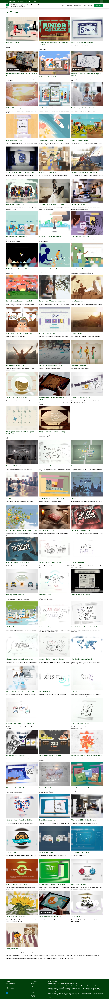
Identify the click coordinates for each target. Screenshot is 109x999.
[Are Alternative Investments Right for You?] (22, 689)
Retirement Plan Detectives (48, 172)
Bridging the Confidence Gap (15, 365)
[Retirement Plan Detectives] (54, 170)
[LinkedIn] (101, 1)
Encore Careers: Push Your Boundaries (84, 269)
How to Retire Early (78, 562)
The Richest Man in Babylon (80, 723)
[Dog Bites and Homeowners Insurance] (54, 202)
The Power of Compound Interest (50, 756)
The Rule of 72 (76, 691)
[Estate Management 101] (54, 818)
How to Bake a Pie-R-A (14, 140)
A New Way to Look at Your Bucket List (19, 333)
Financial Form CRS (53, 981)
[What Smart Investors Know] (22, 753)
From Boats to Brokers (46, 530)
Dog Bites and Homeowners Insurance (51, 204)
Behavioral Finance (12, 43)
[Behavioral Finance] (22, 40)
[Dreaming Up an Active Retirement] (54, 266)
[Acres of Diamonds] (54, 464)
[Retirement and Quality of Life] (22, 234)
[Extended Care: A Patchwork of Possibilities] (54, 496)
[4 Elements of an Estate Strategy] (54, 234)
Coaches (74, 498)
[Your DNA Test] (22, 850)
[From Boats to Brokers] (54, 528)
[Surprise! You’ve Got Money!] (54, 331)
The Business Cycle (45, 691)
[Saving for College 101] (87, 363)
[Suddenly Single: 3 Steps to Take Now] (54, 657)
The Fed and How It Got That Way (50, 562)
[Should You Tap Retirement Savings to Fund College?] (54, 40)
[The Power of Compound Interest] (54, 753)
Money (32, 990)
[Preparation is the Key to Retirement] (54, 138)
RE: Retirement (76, 333)
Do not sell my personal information (73, 994)
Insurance (33, 988)
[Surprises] (22, 496)
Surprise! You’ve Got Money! (48, 333)
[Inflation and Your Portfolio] (87, 592)
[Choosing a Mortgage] (87, 882)
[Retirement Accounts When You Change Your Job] (22, 71)
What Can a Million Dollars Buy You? (83, 820)
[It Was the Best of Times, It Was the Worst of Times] (54, 395)
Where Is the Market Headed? (16, 788)
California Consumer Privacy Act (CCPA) (86, 993)
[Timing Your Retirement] (87, 138)
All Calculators (34, 996)
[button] (63, 5)
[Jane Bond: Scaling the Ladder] (87, 528)
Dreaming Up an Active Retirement (50, 269)
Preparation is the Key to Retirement (51, 140)
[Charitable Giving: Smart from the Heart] (22, 818)
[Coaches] (87, 496)
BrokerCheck (74, 983)
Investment (33, 985)
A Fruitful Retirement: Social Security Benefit (21, 530)
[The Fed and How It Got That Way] (54, 560)
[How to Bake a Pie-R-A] (22, 138)
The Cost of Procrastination (80, 397)
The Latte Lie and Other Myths (16, 397)
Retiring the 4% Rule (46, 788)
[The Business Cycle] (54, 689)
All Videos (33, 995)
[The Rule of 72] (87, 689)
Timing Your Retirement (79, 140)
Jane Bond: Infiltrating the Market (17, 562)
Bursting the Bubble (45, 595)
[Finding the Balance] (87, 202)
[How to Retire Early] (87, 560)
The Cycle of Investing (13, 949)
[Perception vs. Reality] (87, 914)
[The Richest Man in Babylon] (87, 721)
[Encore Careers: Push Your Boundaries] (87, 266)
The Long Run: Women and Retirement (52, 301)
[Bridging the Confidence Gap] (22, 363)
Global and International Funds (81, 659)
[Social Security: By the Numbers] (87, 40)
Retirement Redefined (13, 466)
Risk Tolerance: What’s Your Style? (18, 269)
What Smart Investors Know (15, 756)
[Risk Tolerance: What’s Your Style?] (22, 266)
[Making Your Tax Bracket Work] (22, 882)
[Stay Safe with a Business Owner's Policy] (22, 299)
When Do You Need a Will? (80, 788)
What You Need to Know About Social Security (21, 172)
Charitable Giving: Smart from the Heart (19, 820)
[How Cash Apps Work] (54, 105)
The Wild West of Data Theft (81, 237)
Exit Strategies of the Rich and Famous (52, 884)
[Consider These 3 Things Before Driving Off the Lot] (87, 71)
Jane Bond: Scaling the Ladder (81, 530)
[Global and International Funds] (87, 657)
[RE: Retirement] (87, 331)
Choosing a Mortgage (78, 884)
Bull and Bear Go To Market (48, 77)
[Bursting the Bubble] (54, 592)
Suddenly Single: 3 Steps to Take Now (51, 659)
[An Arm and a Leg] (54, 624)
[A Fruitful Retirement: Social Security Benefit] (22, 528)
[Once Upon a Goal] (87, 299)
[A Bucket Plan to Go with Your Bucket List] (22, 721)
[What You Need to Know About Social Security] (22, 170)
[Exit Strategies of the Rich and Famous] (54, 882)
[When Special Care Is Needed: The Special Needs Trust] (22, 429)
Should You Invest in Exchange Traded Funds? (86, 756)
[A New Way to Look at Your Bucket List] (22, 331)
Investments (75, 466)
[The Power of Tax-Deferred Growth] (54, 914)
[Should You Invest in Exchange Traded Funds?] (87, 753)
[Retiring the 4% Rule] (54, 785)
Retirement (33, 983)
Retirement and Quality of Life (16, 237)
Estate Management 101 (47, 820)
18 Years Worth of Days (14, 108)
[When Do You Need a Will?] (87, 785)
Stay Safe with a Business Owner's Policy (19, 301)
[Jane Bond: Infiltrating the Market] (22, 560)
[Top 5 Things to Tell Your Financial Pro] (87, 105)
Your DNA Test (11, 852)
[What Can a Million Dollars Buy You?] (87, 818)
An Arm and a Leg (45, 627)
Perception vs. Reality (78, 916)
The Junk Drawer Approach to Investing (19, 659)
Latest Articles (33, 993)
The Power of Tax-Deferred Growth (50, 916)
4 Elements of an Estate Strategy (50, 237)
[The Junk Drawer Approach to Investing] (22, 657)
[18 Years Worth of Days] (22, 105)
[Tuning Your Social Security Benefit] (54, 363)
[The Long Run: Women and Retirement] (54, 299)
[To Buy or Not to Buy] (54, 850)
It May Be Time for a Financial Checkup (52, 432)
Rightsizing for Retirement (80, 852)
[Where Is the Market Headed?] (22, 785)
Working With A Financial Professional (84, 172)
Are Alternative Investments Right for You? (20, 691)
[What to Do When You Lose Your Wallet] (87, 624)
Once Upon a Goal (77, 301)
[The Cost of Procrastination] (87, 395)
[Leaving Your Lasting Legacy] (22, 202)
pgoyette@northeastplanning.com (12, 990)
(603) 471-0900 (33, 1)
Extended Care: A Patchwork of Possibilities (53, 498)
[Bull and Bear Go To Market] (54, 74)
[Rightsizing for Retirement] (87, 850)
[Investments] (87, 464)
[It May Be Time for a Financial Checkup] (54, 429)
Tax (31, 989)
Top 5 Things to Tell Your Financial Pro (84, 108)
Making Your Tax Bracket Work (16, 884)
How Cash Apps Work (46, 108)
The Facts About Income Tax (15, 916)
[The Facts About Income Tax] (22, 914)
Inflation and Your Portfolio (80, 595)
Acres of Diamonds (45, 466)
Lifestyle (32, 992)
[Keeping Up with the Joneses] (22, 592)
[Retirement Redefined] (22, 464)
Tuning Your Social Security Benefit (51, 365)
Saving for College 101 (78, 365)
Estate (32, 986)
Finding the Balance (78, 204)
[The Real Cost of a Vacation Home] (22, 624)
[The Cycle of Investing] (22, 946)
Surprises (9, 498)
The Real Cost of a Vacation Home (17, 627)
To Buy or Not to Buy (46, 852)
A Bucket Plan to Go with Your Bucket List (20, 723)
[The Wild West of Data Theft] (87, 234)
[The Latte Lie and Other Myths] (22, 395)
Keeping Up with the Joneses (15, 595)
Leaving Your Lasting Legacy (15, 204)
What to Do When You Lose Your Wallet (84, 627)
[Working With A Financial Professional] (87, 170)
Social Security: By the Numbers (82, 43)
